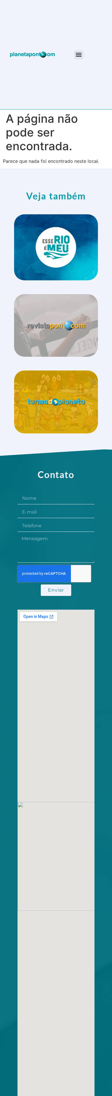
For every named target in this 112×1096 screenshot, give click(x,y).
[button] (79, 55)
